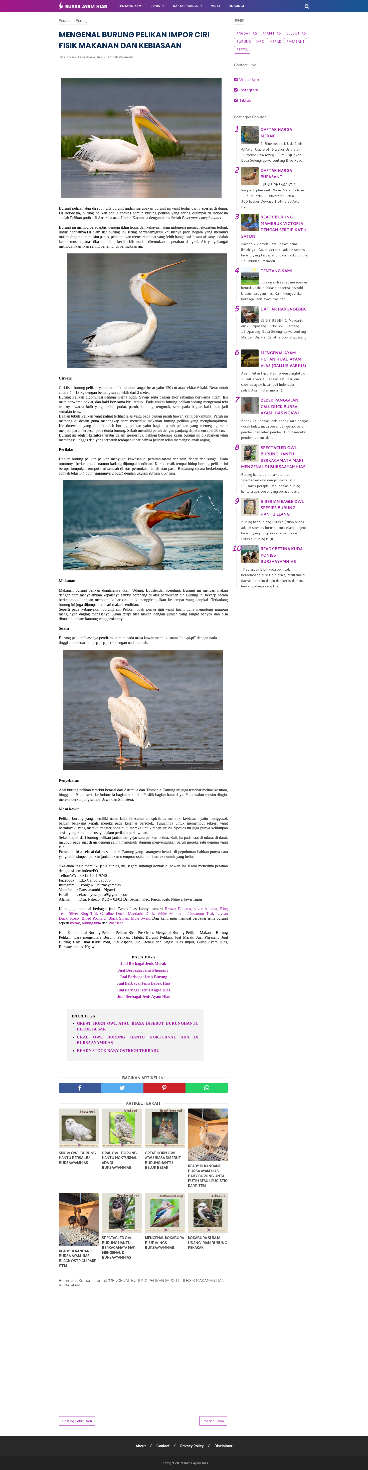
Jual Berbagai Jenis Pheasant (143, 970)
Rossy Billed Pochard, (88, 918)
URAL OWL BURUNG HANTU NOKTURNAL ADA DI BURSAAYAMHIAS (138, 1040)
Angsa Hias (246, 33)
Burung (243, 41)
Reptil (242, 49)
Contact (162, 1446)
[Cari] (307, 6)
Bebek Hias (296, 33)
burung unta (91, 923)
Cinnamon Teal (200, 913)
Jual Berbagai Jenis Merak (143, 963)
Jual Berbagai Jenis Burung (143, 977)
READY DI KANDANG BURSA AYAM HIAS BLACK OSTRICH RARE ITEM (77, 1258)
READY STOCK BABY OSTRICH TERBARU (118, 1050)
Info (260, 41)
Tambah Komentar (120, 57)
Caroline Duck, (113, 913)
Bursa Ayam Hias (196, 1463)
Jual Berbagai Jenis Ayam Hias (143, 996)
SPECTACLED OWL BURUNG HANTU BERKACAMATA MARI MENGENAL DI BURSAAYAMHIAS (119, 1247)
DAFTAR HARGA (185, 6)
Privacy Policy (192, 1446)
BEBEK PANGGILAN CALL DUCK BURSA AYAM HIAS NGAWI (280, 406)
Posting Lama (213, 1420)
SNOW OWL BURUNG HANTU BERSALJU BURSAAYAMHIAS (77, 1158)
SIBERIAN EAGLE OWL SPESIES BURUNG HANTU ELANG (282, 507)
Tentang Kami (130, 6)
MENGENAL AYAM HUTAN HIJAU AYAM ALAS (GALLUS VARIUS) (283, 359)
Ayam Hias (271, 33)
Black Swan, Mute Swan (129, 918)
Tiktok (245, 100)
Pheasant (116, 923)
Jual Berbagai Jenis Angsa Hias (143, 990)
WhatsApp (249, 79)
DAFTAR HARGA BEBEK (283, 309)
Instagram (248, 90)
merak (75, 923)
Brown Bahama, (178, 909)
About (141, 1446)
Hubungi (236, 6)
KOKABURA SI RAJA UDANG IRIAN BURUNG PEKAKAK (207, 1243)
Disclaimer (223, 1446)
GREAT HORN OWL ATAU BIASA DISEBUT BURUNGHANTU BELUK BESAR (138, 1026)
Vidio (215, 6)
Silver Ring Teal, (83, 913)
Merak (275, 41)
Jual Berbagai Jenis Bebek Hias (143, 983)
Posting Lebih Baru (77, 1420)
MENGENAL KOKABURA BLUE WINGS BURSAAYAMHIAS (164, 1243)
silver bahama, (206, 909)
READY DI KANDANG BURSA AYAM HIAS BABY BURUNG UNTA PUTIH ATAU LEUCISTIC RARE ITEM (208, 1176)
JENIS (155, 6)
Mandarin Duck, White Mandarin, (157, 913)
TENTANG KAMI (276, 270)
